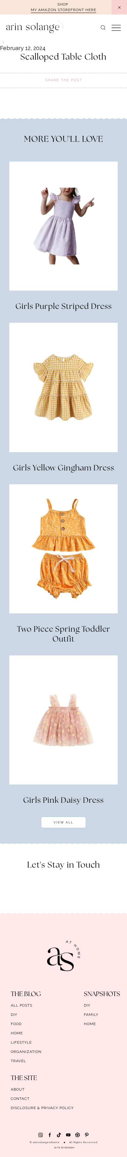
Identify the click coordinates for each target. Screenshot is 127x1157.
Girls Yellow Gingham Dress (63, 468)
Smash (70, 1147)
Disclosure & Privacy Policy (42, 1108)
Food (16, 1024)
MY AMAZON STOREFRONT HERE (63, 10)
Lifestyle (21, 1042)
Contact (20, 1098)
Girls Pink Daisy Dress (63, 801)
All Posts (21, 1005)
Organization (26, 1052)
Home (17, 1033)
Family (91, 1014)
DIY (14, 1014)
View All (63, 822)
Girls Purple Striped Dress (63, 307)
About (18, 1089)
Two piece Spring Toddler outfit (63, 634)
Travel (18, 1061)
